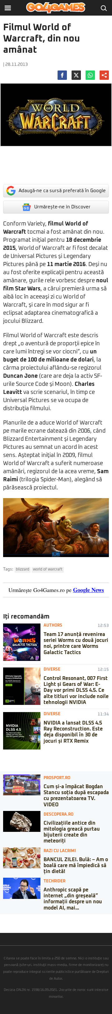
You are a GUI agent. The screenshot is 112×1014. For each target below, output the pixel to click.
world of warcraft (48, 569)
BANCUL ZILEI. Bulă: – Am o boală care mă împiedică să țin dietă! (76, 865)
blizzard (22, 569)
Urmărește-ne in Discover (62, 207)
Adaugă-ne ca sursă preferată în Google (62, 190)
